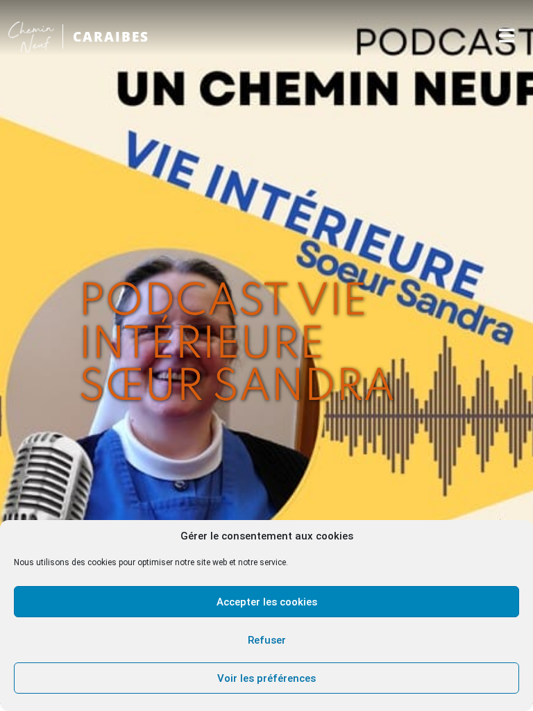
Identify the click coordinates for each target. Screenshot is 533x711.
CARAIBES (111, 36)
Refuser (267, 640)
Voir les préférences (266, 678)
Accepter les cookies (267, 602)
